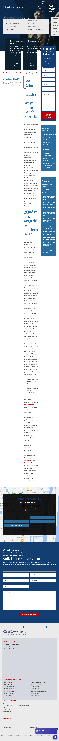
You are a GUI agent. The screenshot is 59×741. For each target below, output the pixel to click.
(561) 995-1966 (9, 648)
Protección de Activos (48, 159)
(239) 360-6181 (36, 686)
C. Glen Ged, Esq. (9, 20)
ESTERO (33, 627)
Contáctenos (7, 711)
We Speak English (40, 7)
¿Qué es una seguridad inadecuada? (11, 86)
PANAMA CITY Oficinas (16, 525)
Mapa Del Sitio (7, 709)
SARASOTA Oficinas (42, 517)
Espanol (8, 73)
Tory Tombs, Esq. (9, 29)
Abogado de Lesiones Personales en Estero (49, 208)
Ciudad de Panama (8, 723)
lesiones (28, 185)
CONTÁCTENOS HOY (16, 64)
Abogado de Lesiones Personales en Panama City (49, 214)
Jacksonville (7, 727)
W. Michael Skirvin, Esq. (12, 32)
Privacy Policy (18, 735)
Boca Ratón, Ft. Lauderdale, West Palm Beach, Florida (12, 83)
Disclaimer (32, 735)
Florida (5, 721)
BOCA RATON (18, 627)
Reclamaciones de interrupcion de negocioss (49, 165)
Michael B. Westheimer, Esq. (35, 32)
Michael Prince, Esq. (33, 26)
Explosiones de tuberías (48, 149)
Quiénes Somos (26, 18)
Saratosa (32, 725)
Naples (27, 627)
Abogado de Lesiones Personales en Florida (49, 238)
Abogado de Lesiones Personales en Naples (49, 203)
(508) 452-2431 (36, 695)
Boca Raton (33, 721)
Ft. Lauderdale (28, 404)
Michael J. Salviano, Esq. (35, 29)
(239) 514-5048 (9, 688)
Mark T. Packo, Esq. (10, 26)
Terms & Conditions (26, 735)
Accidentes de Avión (47, 138)
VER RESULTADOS (33, 64)
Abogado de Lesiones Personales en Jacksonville (49, 244)
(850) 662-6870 (9, 695)
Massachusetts (34, 727)
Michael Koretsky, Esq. (34, 23)
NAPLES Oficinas (16, 521)
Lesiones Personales (47, 154)
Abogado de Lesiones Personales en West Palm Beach (49, 250)
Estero (5, 725)
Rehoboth (51, 627)
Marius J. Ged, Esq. (33, 20)
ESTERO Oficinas (42, 521)
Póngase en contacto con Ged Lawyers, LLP (29, 460)
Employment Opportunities (51, 735)
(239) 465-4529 (36, 688)
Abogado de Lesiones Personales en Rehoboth (49, 220)
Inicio (4, 703)
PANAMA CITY (41, 627)
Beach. (35, 481)
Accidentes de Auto (49, 134)
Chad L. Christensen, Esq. (12, 23)
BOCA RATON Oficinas (16, 516)
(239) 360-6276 (9, 686)
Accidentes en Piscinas (47, 143)
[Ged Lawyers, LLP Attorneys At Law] (13, 7)
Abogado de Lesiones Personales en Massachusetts (49, 226)
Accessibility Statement (40, 735)
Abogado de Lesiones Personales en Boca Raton (49, 198)
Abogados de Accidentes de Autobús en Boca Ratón (16, 706)
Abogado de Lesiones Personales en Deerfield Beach (49, 233)
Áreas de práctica (17, 73)
